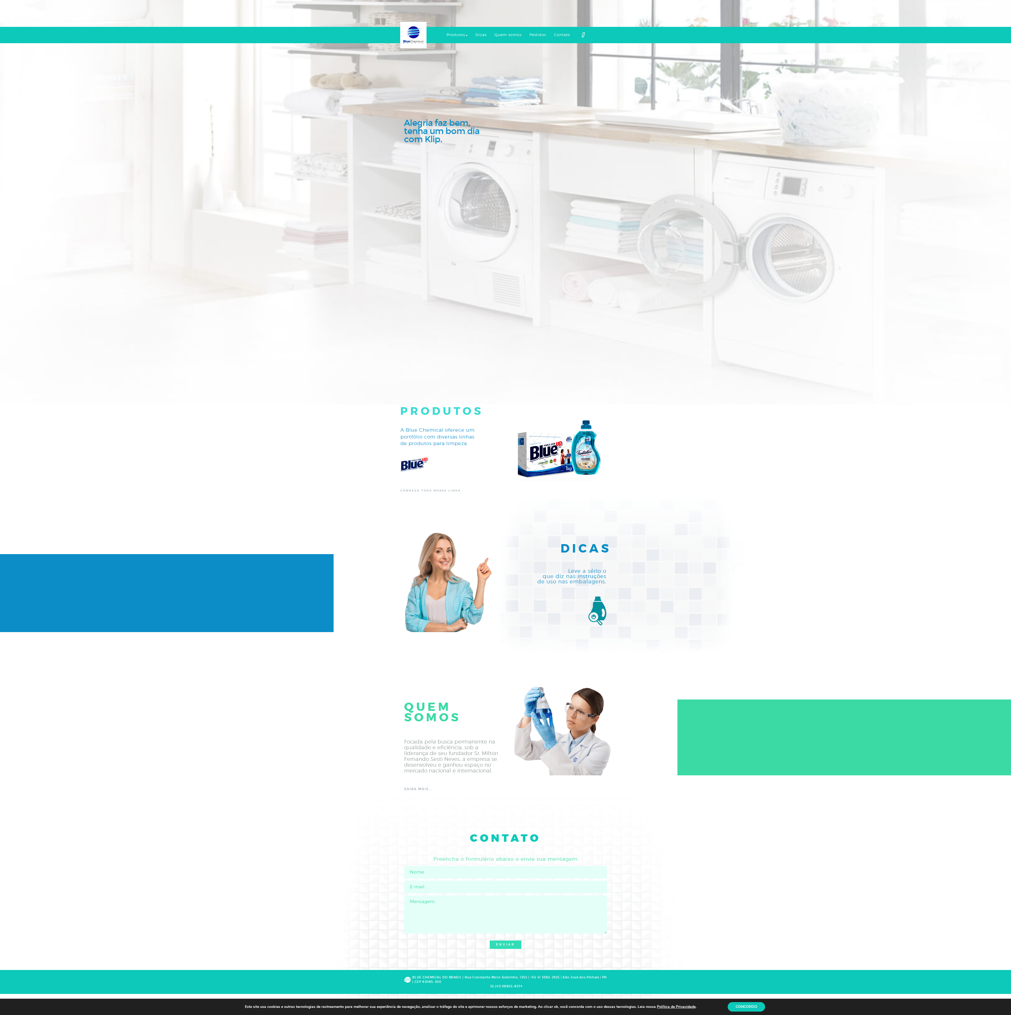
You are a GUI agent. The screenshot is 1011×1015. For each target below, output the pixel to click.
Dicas (481, 35)
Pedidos (537, 35)
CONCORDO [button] (746, 1006)
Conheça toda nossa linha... (432, 490)
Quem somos (508, 35)
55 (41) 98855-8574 (506, 986)
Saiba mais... (418, 789)
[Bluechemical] (413, 35)
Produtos (456, 35)
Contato (562, 35)
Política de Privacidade (676, 1006)
